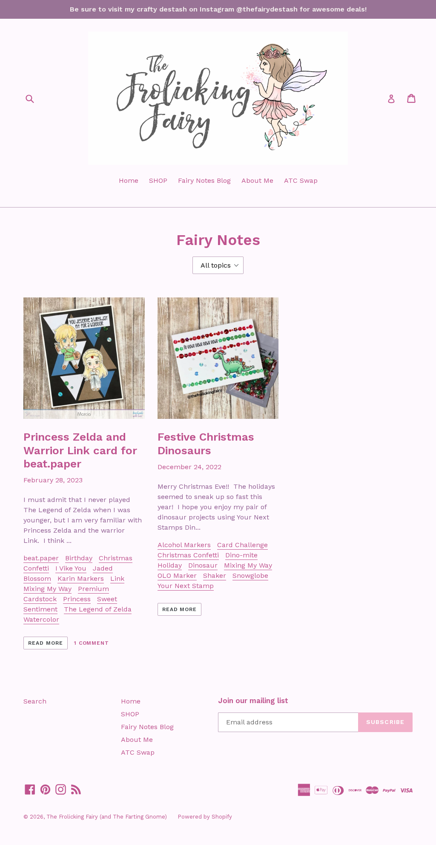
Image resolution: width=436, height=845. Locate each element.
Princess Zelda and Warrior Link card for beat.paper (80, 450)
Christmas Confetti (188, 555)
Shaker (214, 575)
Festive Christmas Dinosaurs (206, 443)
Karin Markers (80, 578)
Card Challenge (242, 545)
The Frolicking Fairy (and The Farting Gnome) (106, 816)
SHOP (158, 180)
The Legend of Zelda (98, 609)
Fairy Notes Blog (204, 180)
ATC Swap (301, 180)
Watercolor (41, 619)
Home (128, 180)
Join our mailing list (253, 700)
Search (34, 701)
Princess (77, 599)
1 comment (91, 643)
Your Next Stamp (186, 586)
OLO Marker (177, 575)
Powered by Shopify (205, 816)
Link (117, 578)
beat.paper (41, 558)
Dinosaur (203, 565)
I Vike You (70, 568)
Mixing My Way (47, 589)
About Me (257, 180)
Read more (45, 643)
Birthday (78, 558)
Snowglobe (250, 575)
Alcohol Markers (184, 545)
